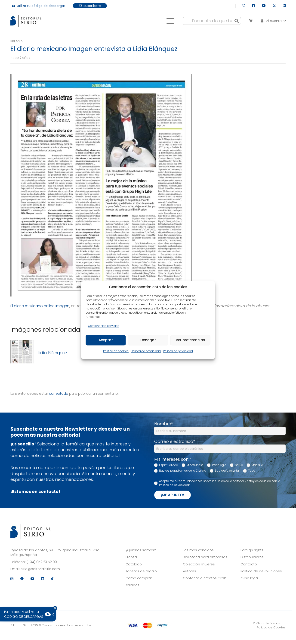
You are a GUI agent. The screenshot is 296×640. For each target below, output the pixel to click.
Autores (189, 571)
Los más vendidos (198, 550)
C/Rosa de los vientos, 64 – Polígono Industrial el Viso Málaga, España (54, 552)
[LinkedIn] (284, 5)
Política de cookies (116, 351)
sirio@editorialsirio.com (40, 569)
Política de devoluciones (261, 571)
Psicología (219, 465)
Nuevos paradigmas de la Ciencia (182, 471)
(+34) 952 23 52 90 (42, 562)
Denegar (148, 340)
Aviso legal (249, 578)
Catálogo (134, 564)
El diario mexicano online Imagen (39, 306)
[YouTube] (264, 5)
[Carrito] (250, 21)
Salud (239, 465)
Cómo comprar (139, 578)
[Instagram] (243, 5)
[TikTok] (52, 578)
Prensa (16, 41)
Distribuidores (252, 557)
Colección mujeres (199, 564)
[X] (274, 5)
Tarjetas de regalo (141, 571)
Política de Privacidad (269, 623)
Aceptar (106, 340)
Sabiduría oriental (227, 471)
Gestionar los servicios (103, 326)
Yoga (251, 471)
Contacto (248, 564)
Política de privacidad (146, 351)
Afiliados (132, 585)
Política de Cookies (271, 627)
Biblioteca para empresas (205, 557)
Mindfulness (195, 465)
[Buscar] (236, 21)
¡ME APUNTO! (172, 495)
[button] (170, 21)
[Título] (22, 352)
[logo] (25, 21)
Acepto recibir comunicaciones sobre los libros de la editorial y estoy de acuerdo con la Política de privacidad (219, 483)
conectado (58, 393)
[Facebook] (253, 5)
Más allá (257, 465)
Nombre (163, 424)
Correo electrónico (174, 441)
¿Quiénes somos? (141, 550)
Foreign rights (251, 550)
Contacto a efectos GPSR (204, 578)
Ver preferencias (190, 340)
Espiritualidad (168, 465)
